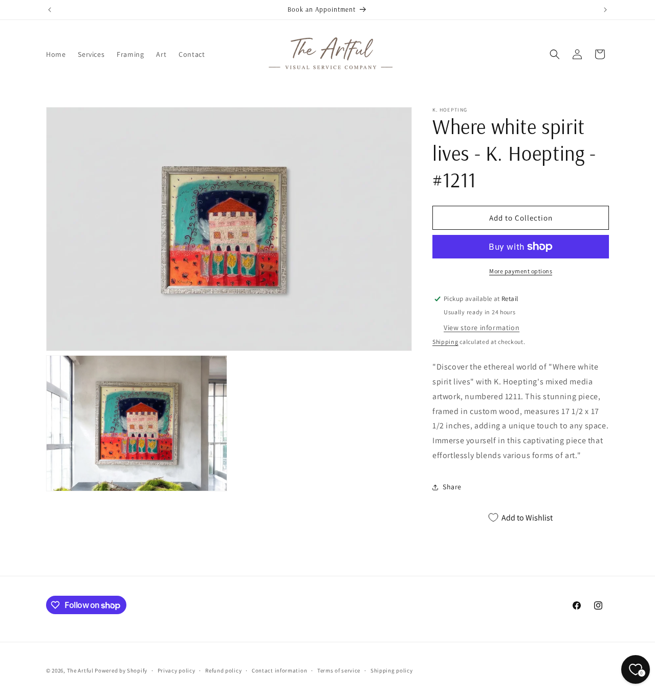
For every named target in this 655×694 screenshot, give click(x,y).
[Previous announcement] (49, 9)
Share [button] (452, 486)
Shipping (445, 341)
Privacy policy (176, 670)
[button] (554, 54)
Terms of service (338, 670)
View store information (481, 327)
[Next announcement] (605, 9)
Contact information (279, 670)
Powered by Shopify (121, 670)
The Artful (80, 670)
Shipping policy (391, 670)
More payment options (520, 271)
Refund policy (223, 670)
